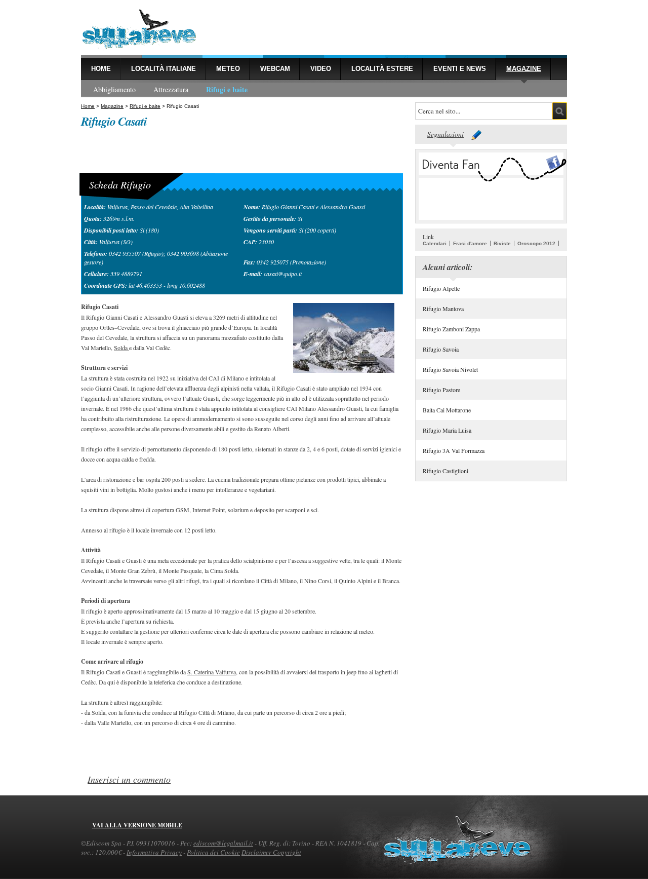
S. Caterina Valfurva (211, 672)
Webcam (275, 68)
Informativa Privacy (154, 852)
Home (101, 68)
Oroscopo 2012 (536, 243)
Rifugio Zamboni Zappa (451, 329)
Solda (121, 347)
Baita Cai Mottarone (447, 410)
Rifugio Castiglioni (445, 471)
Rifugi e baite (227, 89)
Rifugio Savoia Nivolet (450, 369)
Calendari (435, 243)
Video (320, 68)
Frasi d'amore (470, 243)
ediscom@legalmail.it (223, 843)
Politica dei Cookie (213, 852)
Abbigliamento (114, 89)
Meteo (228, 68)
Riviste (502, 243)
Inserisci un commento (129, 779)
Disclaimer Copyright (271, 852)
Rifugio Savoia (441, 349)
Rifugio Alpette (441, 288)
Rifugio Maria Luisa (447, 430)
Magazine (523, 68)
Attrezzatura (170, 89)
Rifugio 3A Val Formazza (453, 450)
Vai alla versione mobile (137, 825)
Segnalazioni (445, 134)
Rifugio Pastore (441, 390)
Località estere (382, 68)
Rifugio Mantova (443, 308)
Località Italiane (163, 68)
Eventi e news (459, 68)
